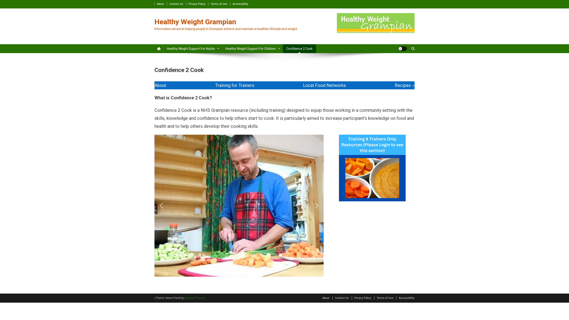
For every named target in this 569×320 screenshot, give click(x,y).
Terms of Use (219, 4)
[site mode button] (402, 48)
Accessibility (240, 4)
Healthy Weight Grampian (195, 22)
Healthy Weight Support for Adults (191, 48)
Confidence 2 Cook (299, 48)
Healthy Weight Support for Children (250, 48)
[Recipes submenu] (413, 85)
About (160, 4)
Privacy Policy (196, 4)
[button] (161, 205)
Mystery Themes (194, 298)
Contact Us (176, 4)
